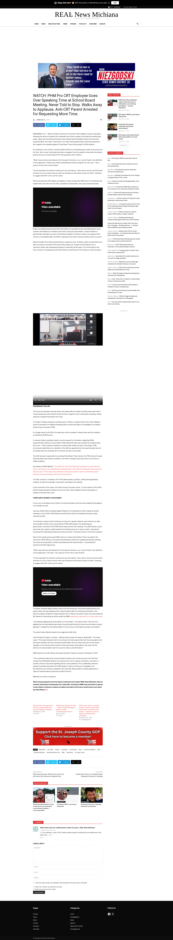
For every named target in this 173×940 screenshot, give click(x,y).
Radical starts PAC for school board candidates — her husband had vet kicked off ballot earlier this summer (123, 233)
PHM (98, 749)
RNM (63, 752)
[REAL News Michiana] (86, 15)
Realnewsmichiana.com (53, 752)
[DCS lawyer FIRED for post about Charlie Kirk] (68, 795)
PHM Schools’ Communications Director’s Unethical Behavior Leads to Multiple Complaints (43, 707)
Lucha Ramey (73, 749)
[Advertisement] (86, 43)
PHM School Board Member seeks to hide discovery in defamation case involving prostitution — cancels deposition (128, 104)
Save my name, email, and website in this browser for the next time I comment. (61, 883)
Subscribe (93, 24)
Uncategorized (75, 929)
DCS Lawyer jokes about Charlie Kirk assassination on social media (129, 137)
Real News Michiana (39, 752)
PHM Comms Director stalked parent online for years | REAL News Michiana (67, 828)
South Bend (69, 752)
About (35, 920)
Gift (115, 3)
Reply (41, 837)
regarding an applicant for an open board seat (86, 616)
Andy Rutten (42, 749)
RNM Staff (40, 120)
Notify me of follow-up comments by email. (48, 887)
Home (36, 24)
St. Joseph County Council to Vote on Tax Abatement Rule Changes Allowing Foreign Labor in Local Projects (124, 206)
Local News (64, 749)
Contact (35, 923)
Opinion (73, 24)
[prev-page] (34, 814)
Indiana (57, 749)
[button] (137, 24)
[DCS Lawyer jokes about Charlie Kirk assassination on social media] (112, 137)
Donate (103, 24)
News (43, 24)
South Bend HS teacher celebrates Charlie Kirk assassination (126, 126)
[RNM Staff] (34, 120)
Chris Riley (50, 749)
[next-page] (37, 814)
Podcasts (82, 24)
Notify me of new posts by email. (45, 889)
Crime (65, 24)
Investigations (54, 24)
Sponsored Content (76, 926)
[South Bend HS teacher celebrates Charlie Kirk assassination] (92, 795)
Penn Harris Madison (89, 749)
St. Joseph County (79, 752)
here (46, 690)
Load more (123, 145)
